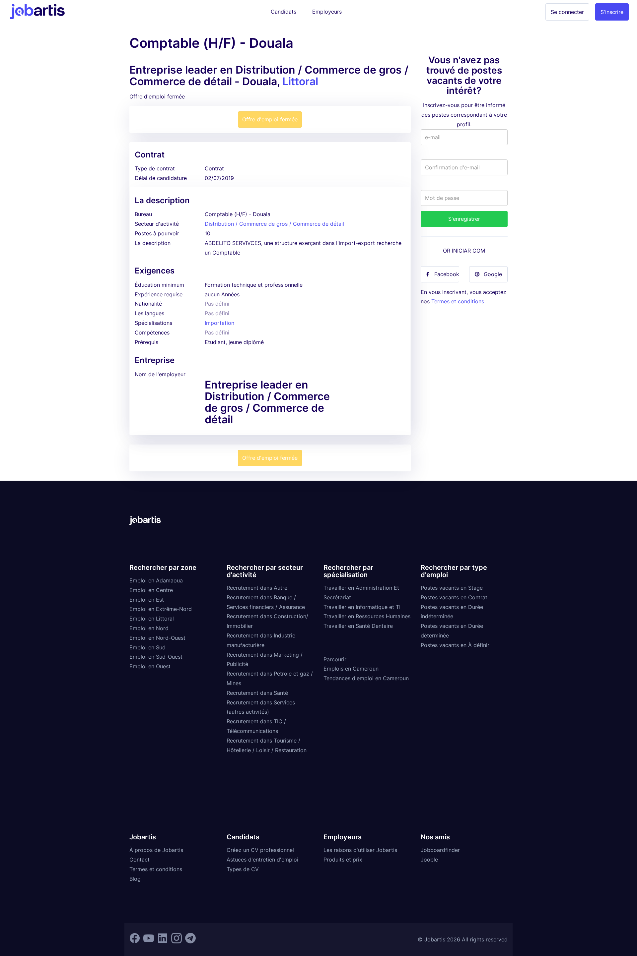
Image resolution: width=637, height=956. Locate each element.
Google (493, 274)
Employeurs (327, 11)
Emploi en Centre (151, 590)
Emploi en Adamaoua (156, 580)
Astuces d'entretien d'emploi (262, 859)
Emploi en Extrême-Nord (160, 609)
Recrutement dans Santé (257, 692)
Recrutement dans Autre (257, 587)
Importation (219, 323)
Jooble (429, 859)
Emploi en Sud (147, 647)
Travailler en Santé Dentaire (358, 626)
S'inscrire (612, 12)
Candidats (283, 11)
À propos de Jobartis (156, 850)
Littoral (300, 81)
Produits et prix (342, 859)
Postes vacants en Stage (452, 587)
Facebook (446, 274)
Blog (135, 878)
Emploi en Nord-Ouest (157, 637)
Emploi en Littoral (151, 618)
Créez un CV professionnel (260, 850)
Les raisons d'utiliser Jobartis (360, 850)
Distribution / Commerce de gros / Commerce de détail (274, 223)
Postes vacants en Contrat (454, 597)
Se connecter (567, 12)
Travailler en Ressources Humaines (366, 616)
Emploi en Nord (149, 628)
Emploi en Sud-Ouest (155, 656)
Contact (139, 859)
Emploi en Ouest (150, 666)
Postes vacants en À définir (455, 645)
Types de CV (243, 869)
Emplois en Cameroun (351, 668)
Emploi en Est (146, 599)
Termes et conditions (457, 301)
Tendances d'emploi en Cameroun (366, 678)
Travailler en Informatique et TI (361, 607)
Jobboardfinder (440, 850)
